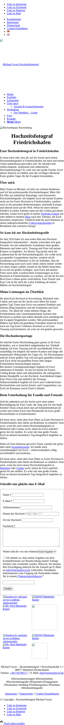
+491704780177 (19, 672)
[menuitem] (35, 19)
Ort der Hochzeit (12, 520)
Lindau (20, 468)
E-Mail (7, 501)
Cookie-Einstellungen (47, 693)
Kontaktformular (20, 447)
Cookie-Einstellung (17, 28)
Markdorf (5, 468)
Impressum (13, 22)
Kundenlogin (14, 19)
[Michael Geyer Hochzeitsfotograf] (19, 64)
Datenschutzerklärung (30, 576)
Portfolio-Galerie (50, 213)
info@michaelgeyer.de (18, 570)
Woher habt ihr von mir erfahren (20, 551)
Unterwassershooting (40, 222)
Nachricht (9, 526)
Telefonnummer (11, 507)
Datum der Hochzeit (15, 513)
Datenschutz (13, 25)
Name (7, 494)
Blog (28, 216)
